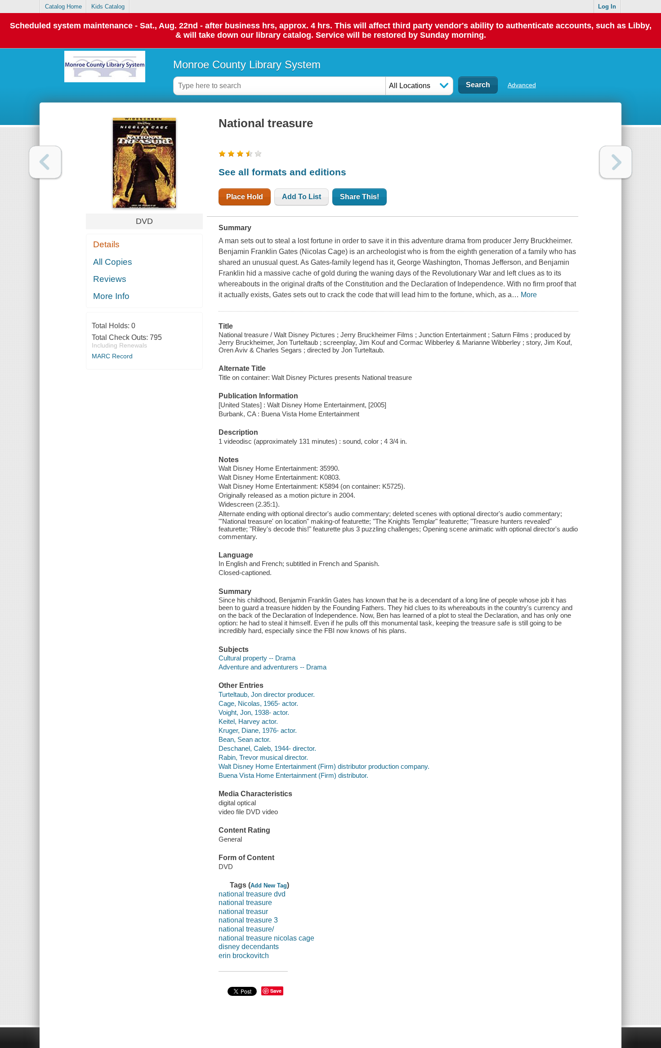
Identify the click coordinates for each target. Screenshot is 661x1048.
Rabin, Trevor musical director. (263, 757)
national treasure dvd (252, 894)
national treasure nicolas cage (266, 938)
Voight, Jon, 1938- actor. (254, 712)
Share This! (359, 197)
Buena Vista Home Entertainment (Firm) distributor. (293, 775)
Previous (45, 162)
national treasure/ (246, 929)
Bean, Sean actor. (245, 739)
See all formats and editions (282, 172)
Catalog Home (63, 6)
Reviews (109, 279)
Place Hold (244, 197)
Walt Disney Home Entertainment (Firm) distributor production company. (324, 766)
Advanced (522, 85)
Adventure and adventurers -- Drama (272, 667)
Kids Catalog (108, 6)
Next (615, 162)
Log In (607, 6)
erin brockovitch (244, 955)
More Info (111, 296)
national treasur (243, 911)
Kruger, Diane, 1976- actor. (258, 730)
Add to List (301, 197)
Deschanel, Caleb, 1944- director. (267, 748)
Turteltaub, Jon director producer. (267, 694)
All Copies (112, 262)
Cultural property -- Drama (257, 658)
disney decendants (249, 946)
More (529, 295)
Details (106, 244)
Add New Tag (268, 885)
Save (275, 990)
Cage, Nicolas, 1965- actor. (258, 703)
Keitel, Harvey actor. (248, 721)
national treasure (245, 902)
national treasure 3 (248, 920)
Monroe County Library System (247, 64)
